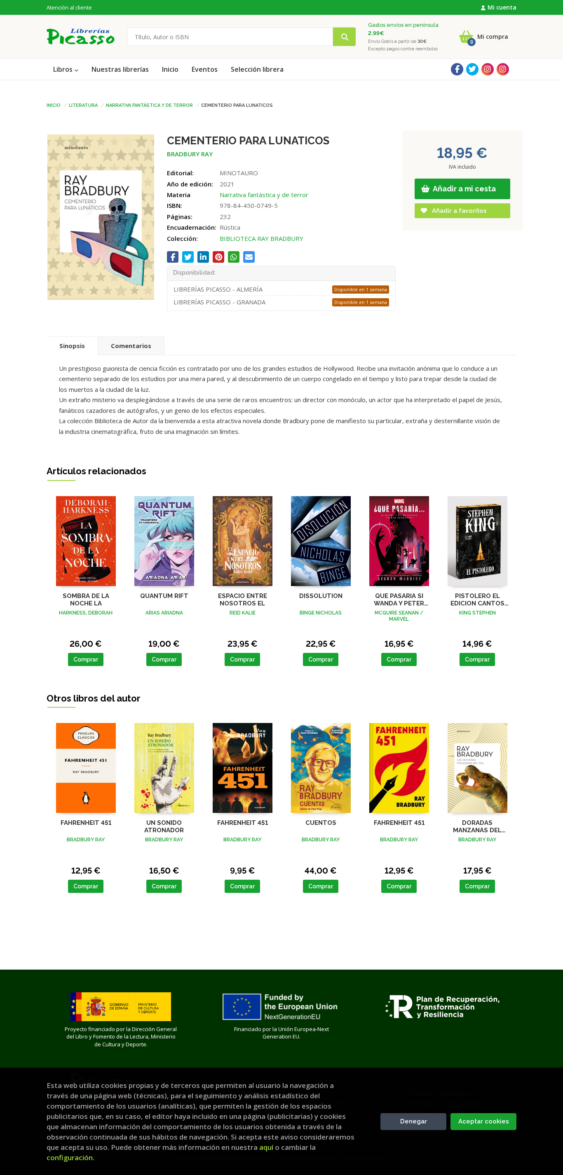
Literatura (83, 104)
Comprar (85, 659)
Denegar (413, 1121)
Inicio (54, 104)
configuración (70, 1157)
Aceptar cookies (483, 1121)
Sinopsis (72, 345)
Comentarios (131, 345)
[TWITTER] (472, 69)
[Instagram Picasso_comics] (503, 69)
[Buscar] (344, 37)
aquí (266, 1147)
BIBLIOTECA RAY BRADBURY (261, 238)
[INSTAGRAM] (487, 69)
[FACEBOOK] (457, 69)
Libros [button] (63, 69)
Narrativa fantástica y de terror (149, 104)
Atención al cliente (69, 7)
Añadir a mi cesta (464, 188)
